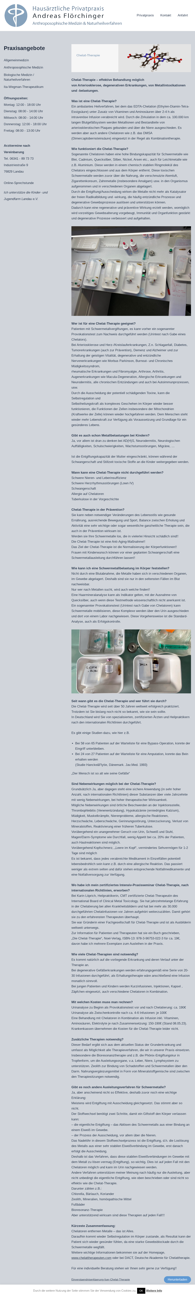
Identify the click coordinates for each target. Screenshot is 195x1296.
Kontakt (165, 15)
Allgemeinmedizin (16, 60)
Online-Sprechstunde (19, 183)
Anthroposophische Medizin (23, 67)
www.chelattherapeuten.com (91, 1258)
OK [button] (141, 1290)
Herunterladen (177, 1279)
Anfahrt (183, 15)
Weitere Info (154, 1290)
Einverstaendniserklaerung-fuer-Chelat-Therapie (100, 1279)
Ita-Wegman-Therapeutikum (23, 87)
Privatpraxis (145, 15)
